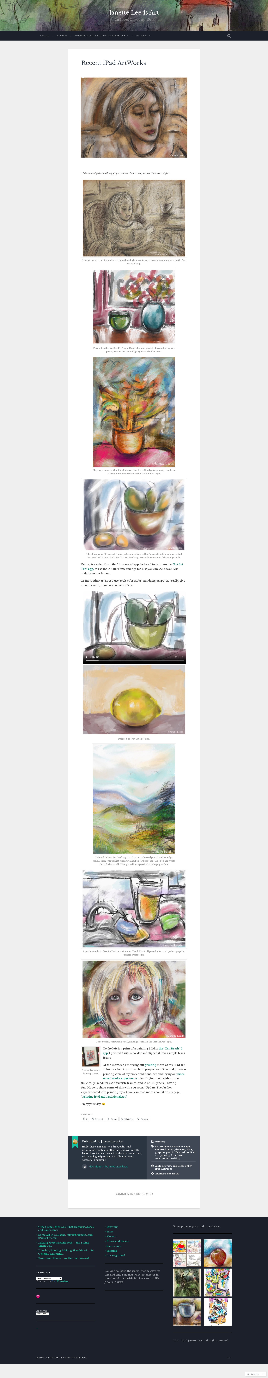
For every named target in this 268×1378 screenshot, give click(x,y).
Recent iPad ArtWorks (113, 62)
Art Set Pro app (181, 1146)
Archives (41, 1311)
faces (189, 1149)
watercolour (162, 1158)
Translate (63, 1281)
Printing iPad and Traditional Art (100, 36)
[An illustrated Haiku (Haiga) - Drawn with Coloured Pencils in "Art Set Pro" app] (218, 1253)
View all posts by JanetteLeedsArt (108, 1166)
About (44, 36)
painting (165, 1155)
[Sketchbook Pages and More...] (187, 1283)
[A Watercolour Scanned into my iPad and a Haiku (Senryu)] (218, 1312)
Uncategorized (116, 1255)
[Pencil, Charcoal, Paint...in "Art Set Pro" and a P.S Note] (187, 1312)
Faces (110, 1231)
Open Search (229, 36)
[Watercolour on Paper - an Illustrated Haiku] (218, 1283)
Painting (160, 1141)
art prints (165, 1146)
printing (150, 1065)
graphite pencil (164, 1152)
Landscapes (114, 1246)
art (157, 1146)
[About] (187, 1253)
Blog (60, 36)
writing (175, 1158)
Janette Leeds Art (134, 12)
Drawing (112, 1226)
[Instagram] (38, 1296)
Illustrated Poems (118, 1241)
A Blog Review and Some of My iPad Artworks (173, 1167)
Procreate (177, 1155)
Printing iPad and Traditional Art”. (105, 1096)
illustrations (182, 1152)
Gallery (142, 36)
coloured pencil (164, 1149)
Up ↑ (229, 1357)
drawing (180, 1149)
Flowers (112, 1236)
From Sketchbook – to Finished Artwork (64, 1258)
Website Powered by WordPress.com (61, 1357)
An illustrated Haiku (167, 1173)
